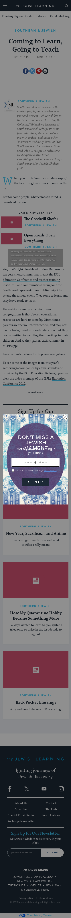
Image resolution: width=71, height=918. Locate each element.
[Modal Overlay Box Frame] (35, 459)
